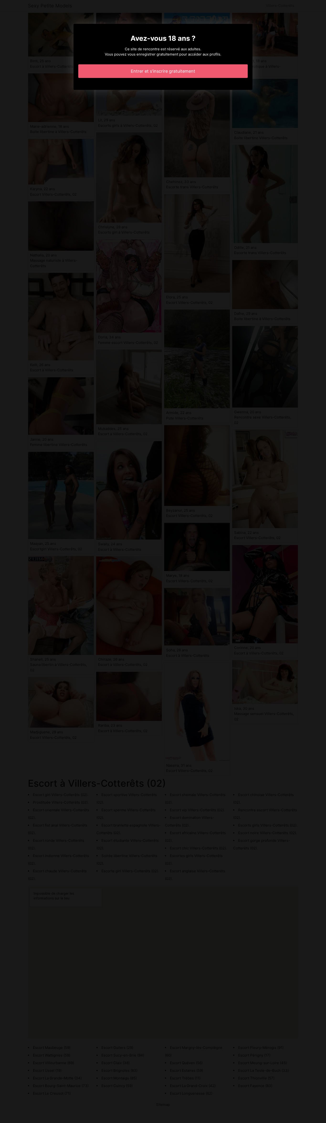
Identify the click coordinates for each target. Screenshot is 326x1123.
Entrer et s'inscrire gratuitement (163, 71)
